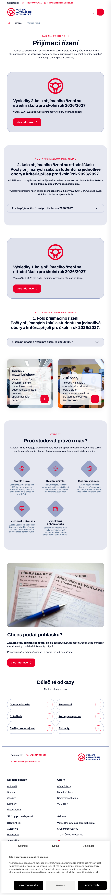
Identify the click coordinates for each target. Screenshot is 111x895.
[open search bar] (92, 12)
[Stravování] (98, 704)
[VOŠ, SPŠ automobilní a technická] (19, 12)
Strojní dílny (13, 840)
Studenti (11, 792)
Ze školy (11, 798)
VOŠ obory (62, 804)
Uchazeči (12, 786)
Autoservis (12, 829)
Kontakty (11, 804)
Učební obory (64, 786)
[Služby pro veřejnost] (49, 728)
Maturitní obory (65, 792)
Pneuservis (13, 834)
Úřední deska (14, 809)
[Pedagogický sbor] (98, 716)
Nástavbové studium (67, 798)
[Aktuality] (98, 728)
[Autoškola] (49, 716)
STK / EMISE (14, 823)
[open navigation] (100, 12)
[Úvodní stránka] (8, 23)
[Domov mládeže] (49, 704)
